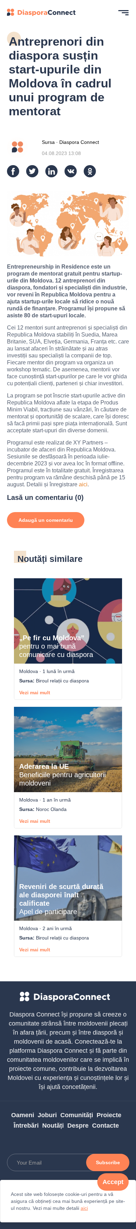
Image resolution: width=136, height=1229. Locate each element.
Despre (78, 1125)
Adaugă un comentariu (45, 520)
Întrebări (26, 1125)
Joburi (47, 1115)
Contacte (105, 1125)
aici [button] (84, 1208)
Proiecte (109, 1115)
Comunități (76, 1115)
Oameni (22, 1115)
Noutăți (53, 1125)
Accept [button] (113, 1181)
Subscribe (108, 1162)
